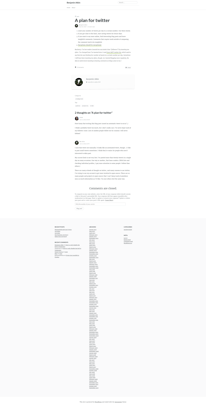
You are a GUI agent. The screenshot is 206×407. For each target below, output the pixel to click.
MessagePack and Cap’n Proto (63, 229)
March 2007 (92, 367)
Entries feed (127, 239)
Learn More (109, 200)
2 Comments (80, 67)
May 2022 (92, 243)
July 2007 (92, 360)
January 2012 (92, 313)
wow (66, 252)
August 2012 (92, 308)
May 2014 (92, 282)
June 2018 (92, 269)
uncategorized (79, 99)
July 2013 (91, 288)
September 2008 (94, 351)
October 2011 (92, 318)
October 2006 (93, 370)
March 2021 (92, 261)
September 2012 (93, 306)
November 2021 (93, 254)
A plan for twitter (92, 20)
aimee (81, 117)
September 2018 (93, 268)
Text (78, 16)
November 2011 (93, 316)
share (129, 67)
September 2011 (93, 320)
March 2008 (92, 355)
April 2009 (92, 344)
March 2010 (92, 327)
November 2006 (93, 368)
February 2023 (93, 235)
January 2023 (93, 236)
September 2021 (93, 257)
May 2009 (92, 342)
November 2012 (93, 302)
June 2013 (92, 290)
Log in (125, 238)
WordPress (98, 402)
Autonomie (118, 402)
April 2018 (92, 271)
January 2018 (92, 276)
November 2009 (93, 334)
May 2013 (92, 292)
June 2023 (92, 231)
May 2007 (92, 363)
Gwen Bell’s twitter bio (114, 52)
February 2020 (93, 264)
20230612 (57, 231)
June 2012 (92, 309)
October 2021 (93, 255)
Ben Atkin (82, 141)
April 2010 (92, 325)
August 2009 (92, 337)
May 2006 (92, 375)
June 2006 (92, 374)
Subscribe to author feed (94, 82)
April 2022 (92, 245)
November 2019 (93, 266)
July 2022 (92, 240)
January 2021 (92, 262)
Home (68, 7)
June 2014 (92, 280)
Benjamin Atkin (73, 2)
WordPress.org (128, 243)
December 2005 (93, 382)
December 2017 (93, 278)
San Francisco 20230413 (61, 235)
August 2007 (92, 358)
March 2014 (92, 283)
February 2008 (93, 356)
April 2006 (92, 377)
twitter (92, 106)
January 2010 (92, 330)
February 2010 (93, 328)
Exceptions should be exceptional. (90, 45)
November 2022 (93, 238)
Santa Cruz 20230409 (61, 236)
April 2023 (92, 233)
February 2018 (93, 275)
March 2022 (92, 247)
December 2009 (93, 332)
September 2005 (93, 388)
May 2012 (92, 311)
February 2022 (93, 248)
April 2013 (92, 294)
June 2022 (92, 242)
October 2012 (93, 304)
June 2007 (92, 362)
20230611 (57, 233)
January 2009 (93, 349)
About (73, 7)
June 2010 (92, 322)
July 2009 (92, 339)
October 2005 (93, 386)
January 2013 (92, 299)
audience (77, 106)
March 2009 (92, 346)
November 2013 (93, 285)
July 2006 (92, 372)
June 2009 (92, 341)
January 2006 (93, 381)
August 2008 (92, 353)
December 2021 (93, 252)
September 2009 (94, 335)
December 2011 (93, 315)
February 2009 (93, 348)
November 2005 (93, 384)
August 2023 (92, 229)
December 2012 (93, 301)
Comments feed (128, 241)
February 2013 (93, 297)
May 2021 (92, 259)
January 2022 (93, 250)
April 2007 (92, 365)
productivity (85, 106)
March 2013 (92, 295)
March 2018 (92, 273)
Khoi (56, 253)
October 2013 (93, 287)
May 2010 (92, 323)
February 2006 (93, 379)
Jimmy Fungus (59, 252)
